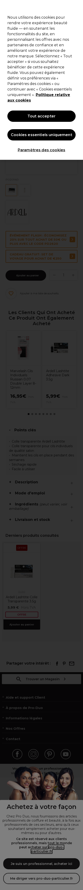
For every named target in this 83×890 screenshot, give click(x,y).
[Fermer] (77, 6)
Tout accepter (41, 116)
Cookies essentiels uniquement (41, 135)
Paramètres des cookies (41, 150)
